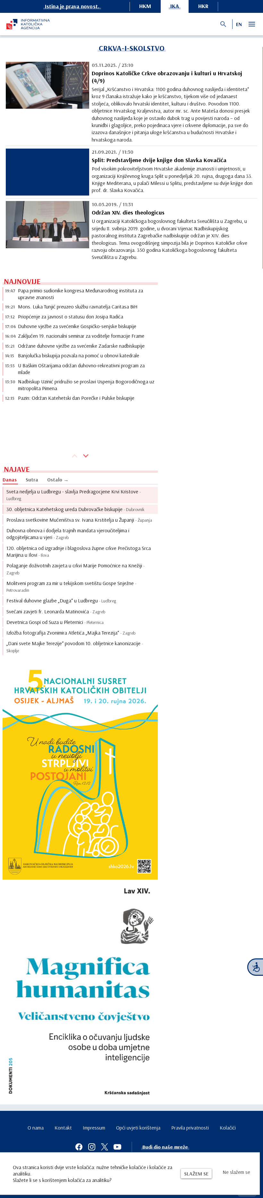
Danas (10, 479)
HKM (145, 6)
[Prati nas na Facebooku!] (79, 1147)
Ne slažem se (236, 1172)
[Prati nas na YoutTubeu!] (117, 1147)
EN (239, 24)
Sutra (32, 479)
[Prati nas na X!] (104, 1147)
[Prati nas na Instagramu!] (92, 1147)
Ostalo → (58, 479)
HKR (203, 6)
